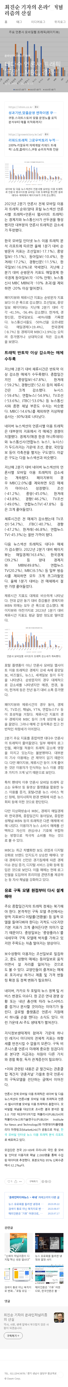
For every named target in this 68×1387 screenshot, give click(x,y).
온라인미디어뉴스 (19, 1197)
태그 (19, 21)
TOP (60, 1375)
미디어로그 (38, 21)
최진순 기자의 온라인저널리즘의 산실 (34, 8)
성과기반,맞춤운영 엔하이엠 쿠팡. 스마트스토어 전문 (32, 112)
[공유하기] (15, 1181)
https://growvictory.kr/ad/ (25, 134)
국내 (34, 1197)
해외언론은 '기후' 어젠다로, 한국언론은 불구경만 (25, 1215)
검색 (52, 7)
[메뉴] (60, 7)
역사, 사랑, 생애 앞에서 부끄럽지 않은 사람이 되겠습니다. (26, 1326)
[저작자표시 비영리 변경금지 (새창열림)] (46, 1181)
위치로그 (60, 21)
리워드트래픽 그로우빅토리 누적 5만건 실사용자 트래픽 (33, 140)
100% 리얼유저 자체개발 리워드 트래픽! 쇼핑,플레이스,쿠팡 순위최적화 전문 (33, 147)
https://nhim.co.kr (20, 107)
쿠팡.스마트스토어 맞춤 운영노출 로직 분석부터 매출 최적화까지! (32, 119)
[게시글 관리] (20, 1181)
